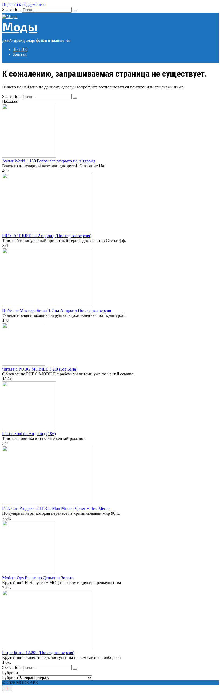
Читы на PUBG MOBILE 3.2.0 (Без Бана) (39, 369)
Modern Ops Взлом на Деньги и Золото (38, 577)
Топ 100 (20, 49)
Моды (19, 26)
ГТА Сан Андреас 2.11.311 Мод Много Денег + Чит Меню (56, 508)
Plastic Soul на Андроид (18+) (29, 433)
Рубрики (10, 677)
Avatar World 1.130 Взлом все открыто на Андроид (48, 161)
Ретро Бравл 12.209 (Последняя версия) (38, 652)
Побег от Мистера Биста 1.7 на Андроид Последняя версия (56, 310)
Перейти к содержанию (24, 4)
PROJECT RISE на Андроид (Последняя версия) (46, 235)
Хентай (20, 54)
